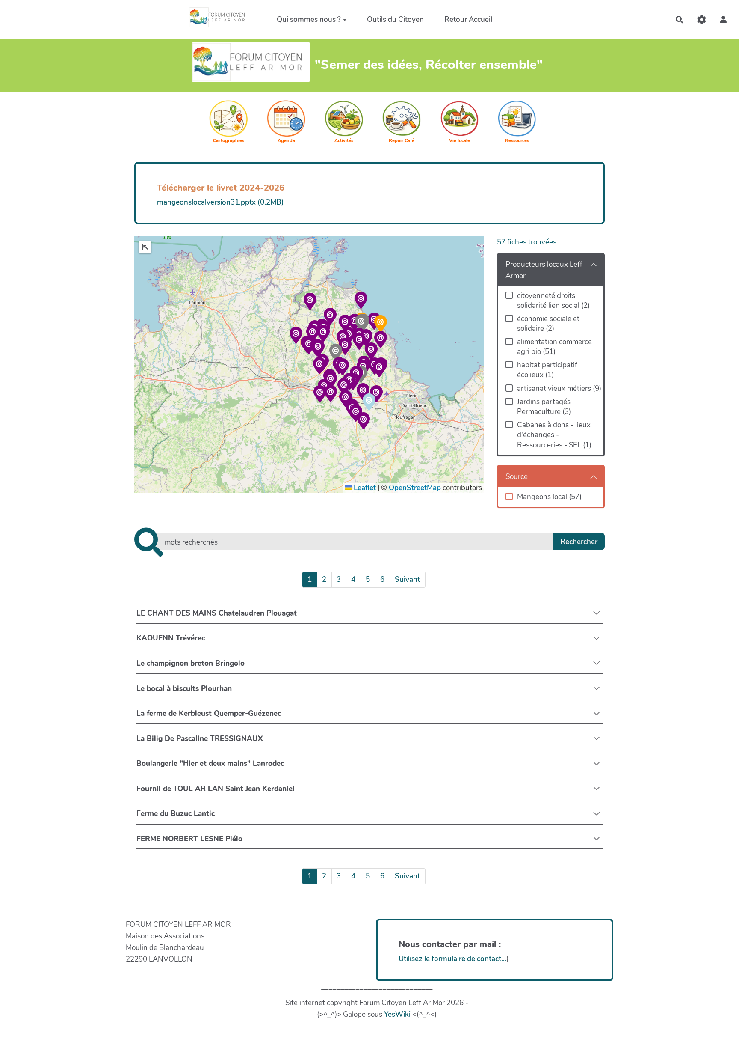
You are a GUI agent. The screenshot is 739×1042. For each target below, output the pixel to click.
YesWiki (397, 1014)
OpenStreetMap (415, 488)
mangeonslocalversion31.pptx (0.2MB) (220, 202)
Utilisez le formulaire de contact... (452, 959)
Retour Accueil (468, 19)
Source (516, 477)
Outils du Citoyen (395, 19)
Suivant (407, 579)
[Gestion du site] (701, 19)
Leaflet (364, 488)
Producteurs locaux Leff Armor (543, 270)
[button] (723, 19)
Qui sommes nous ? (309, 19)
